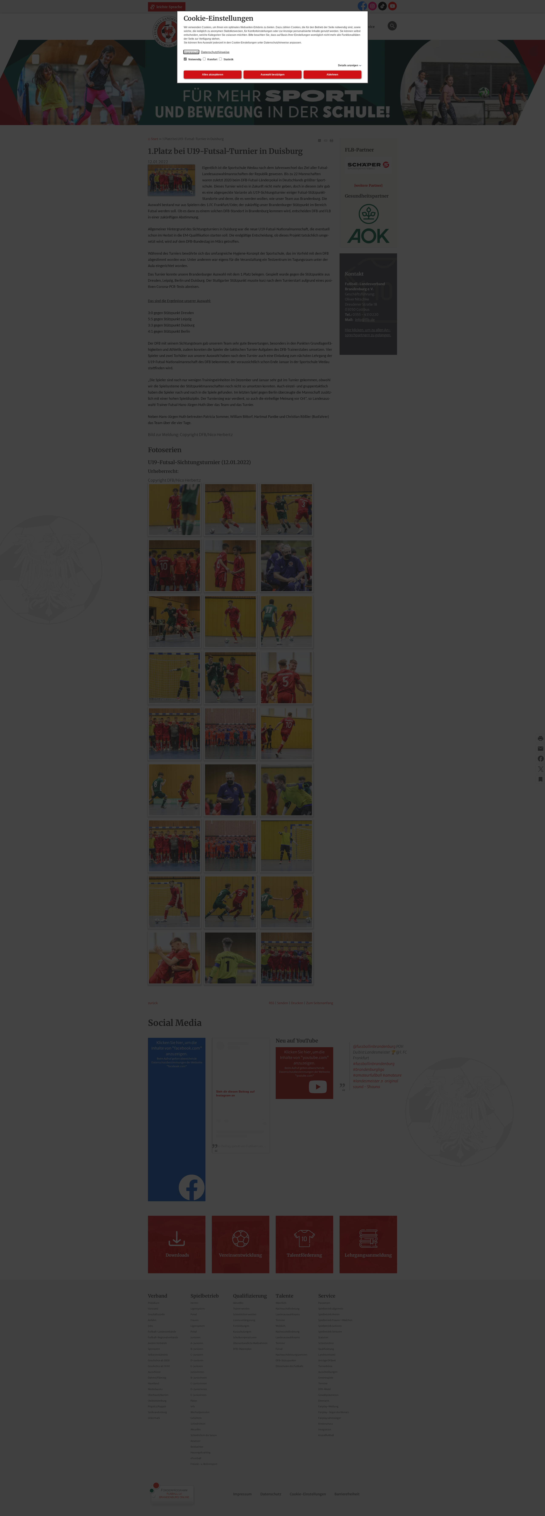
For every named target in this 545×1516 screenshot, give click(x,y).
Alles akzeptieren (212, 74)
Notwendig (195, 59)
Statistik (228, 59)
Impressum (191, 52)
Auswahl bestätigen (272, 74)
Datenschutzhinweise (215, 52)
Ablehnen (332, 74)
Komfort (212, 59)
